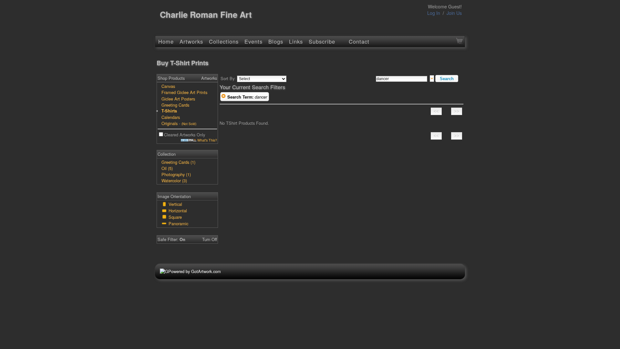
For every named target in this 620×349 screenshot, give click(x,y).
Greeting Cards (175, 105)
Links (296, 41)
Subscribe (322, 41)
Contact (359, 41)
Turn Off (209, 239)
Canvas (168, 86)
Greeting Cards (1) (178, 162)
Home (166, 41)
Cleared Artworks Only (184, 135)
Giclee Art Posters (178, 99)
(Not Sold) (188, 124)
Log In (433, 13)
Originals (169, 123)
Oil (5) (167, 168)
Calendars (170, 117)
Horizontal (178, 210)
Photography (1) (176, 174)
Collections (224, 41)
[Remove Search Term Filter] (223, 97)
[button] (446, 78)
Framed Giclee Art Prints (184, 92)
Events (253, 41)
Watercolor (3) (174, 180)
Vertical (175, 204)
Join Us (454, 13)
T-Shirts (169, 111)
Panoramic (178, 223)
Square (175, 217)
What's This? (206, 140)
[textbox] (401, 79)
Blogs (275, 41)
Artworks (191, 41)
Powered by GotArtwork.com (194, 271)
